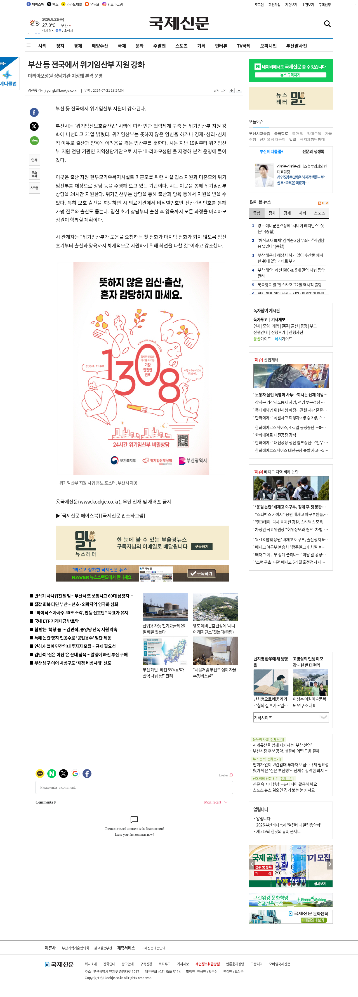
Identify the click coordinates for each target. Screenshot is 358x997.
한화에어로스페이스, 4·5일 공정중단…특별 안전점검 (297, 427)
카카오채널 (74, 4)
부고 (313, 326)
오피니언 (268, 45)
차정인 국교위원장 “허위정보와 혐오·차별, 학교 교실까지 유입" (305, 529)
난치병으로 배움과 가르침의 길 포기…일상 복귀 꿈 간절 (270, 705)
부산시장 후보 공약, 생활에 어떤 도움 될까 (286, 750)
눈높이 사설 (268, 739)
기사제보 (183, 963)
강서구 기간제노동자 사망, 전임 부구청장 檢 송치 (294, 402)
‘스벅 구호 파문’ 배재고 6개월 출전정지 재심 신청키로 (297, 562)
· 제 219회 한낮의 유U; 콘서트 (276, 831)
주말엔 (159, 45)
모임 (266, 326)
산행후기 (278, 332)
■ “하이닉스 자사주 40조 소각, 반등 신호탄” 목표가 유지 (78, 612)
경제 (78, 45)
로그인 (259, 4)
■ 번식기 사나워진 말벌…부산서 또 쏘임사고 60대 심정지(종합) (84, 596)
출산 (294, 326)
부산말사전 (296, 45)
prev (252, 864)
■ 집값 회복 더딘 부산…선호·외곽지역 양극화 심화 (73, 604)
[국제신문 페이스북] (80, 515)
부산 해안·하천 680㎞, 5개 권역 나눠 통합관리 (163, 673)
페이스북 (38, 4)
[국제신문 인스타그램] (123, 515)
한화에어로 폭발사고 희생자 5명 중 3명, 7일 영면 (294, 417)
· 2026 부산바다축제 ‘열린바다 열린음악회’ (287, 825)
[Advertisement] (291, 611)
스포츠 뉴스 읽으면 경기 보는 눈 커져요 (284, 790)
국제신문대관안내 (154, 948)
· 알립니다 (261, 818)
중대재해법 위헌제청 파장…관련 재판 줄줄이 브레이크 (298, 410)
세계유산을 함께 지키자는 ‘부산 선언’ (282, 745)
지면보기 (291, 4)
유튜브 (94, 4)
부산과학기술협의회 (75, 948)
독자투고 (165, 963)
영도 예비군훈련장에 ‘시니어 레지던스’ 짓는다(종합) (214, 629)
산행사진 (296, 332)
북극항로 (281, 133)
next (330, 864)
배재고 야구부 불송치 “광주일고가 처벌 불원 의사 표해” (299, 547)
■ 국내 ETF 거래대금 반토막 (54, 621)
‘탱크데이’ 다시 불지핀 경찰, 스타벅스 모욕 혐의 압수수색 (300, 522)
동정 (303, 326)
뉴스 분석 (267, 759)
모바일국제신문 (279, 963)
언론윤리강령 (235, 963)
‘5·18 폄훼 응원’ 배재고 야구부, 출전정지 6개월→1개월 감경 (303, 539)
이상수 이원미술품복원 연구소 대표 (309, 702)
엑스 (55, 4)
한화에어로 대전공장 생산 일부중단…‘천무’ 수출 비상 (297, 442)
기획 (201, 45)
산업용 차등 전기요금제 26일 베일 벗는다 (164, 629)
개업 (275, 326)
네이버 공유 (34, 141)
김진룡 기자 (36, 90)
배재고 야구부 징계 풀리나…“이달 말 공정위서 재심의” (299, 554)
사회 (42, 45)
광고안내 (128, 963)
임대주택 (314, 133)
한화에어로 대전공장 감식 (275, 435)
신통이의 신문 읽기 (273, 778)
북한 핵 (297, 133)
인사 (256, 326)
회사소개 (91, 963)
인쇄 (34, 161)
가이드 (262, 338)
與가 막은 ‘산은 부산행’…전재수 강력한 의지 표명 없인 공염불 (302, 770)
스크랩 (34, 189)
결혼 (285, 326)
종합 (256, 213)
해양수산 (100, 45)
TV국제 (244, 45)
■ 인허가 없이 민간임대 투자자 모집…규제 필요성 (72, 646)
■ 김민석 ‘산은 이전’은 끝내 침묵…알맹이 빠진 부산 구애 (78, 654)
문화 (140, 45)
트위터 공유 (34, 127)
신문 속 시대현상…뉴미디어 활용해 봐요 (285, 784)
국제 (122, 45)
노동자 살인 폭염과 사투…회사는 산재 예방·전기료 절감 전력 (303, 394)
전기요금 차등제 (272, 139)
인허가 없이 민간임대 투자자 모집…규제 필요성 (291, 764)
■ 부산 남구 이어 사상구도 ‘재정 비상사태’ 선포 (70, 663)
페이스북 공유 (34, 113)
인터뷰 (221, 45)
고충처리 (257, 963)
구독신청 (325, 4)
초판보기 (308, 4)
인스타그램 (115, 4)
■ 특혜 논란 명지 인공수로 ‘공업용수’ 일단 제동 (70, 638)
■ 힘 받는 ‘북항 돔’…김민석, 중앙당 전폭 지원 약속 (73, 629)
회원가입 (274, 4)
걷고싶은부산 (103, 948)
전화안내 (109, 963)
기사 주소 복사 (34, 175)
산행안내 (260, 332)
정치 (60, 45)
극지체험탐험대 (312, 139)
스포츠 (181, 45)
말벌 (292, 139)
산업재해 (265, 359)
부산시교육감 (259, 133)
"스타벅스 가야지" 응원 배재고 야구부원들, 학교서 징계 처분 (303, 514)
